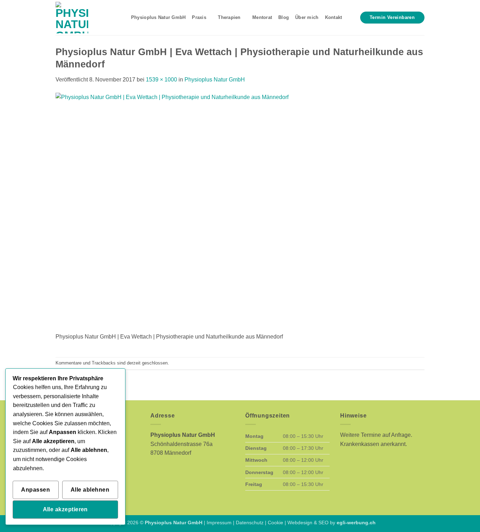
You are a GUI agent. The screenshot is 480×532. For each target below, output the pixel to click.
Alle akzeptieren (65, 509)
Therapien (229, 17)
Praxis (199, 17)
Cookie (275, 522)
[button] (351, 17)
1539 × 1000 (161, 80)
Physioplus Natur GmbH (158, 17)
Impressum (219, 522)
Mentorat (262, 17)
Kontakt (333, 17)
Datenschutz (250, 522)
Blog (283, 17)
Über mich (306, 17)
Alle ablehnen (90, 490)
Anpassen (35, 490)
